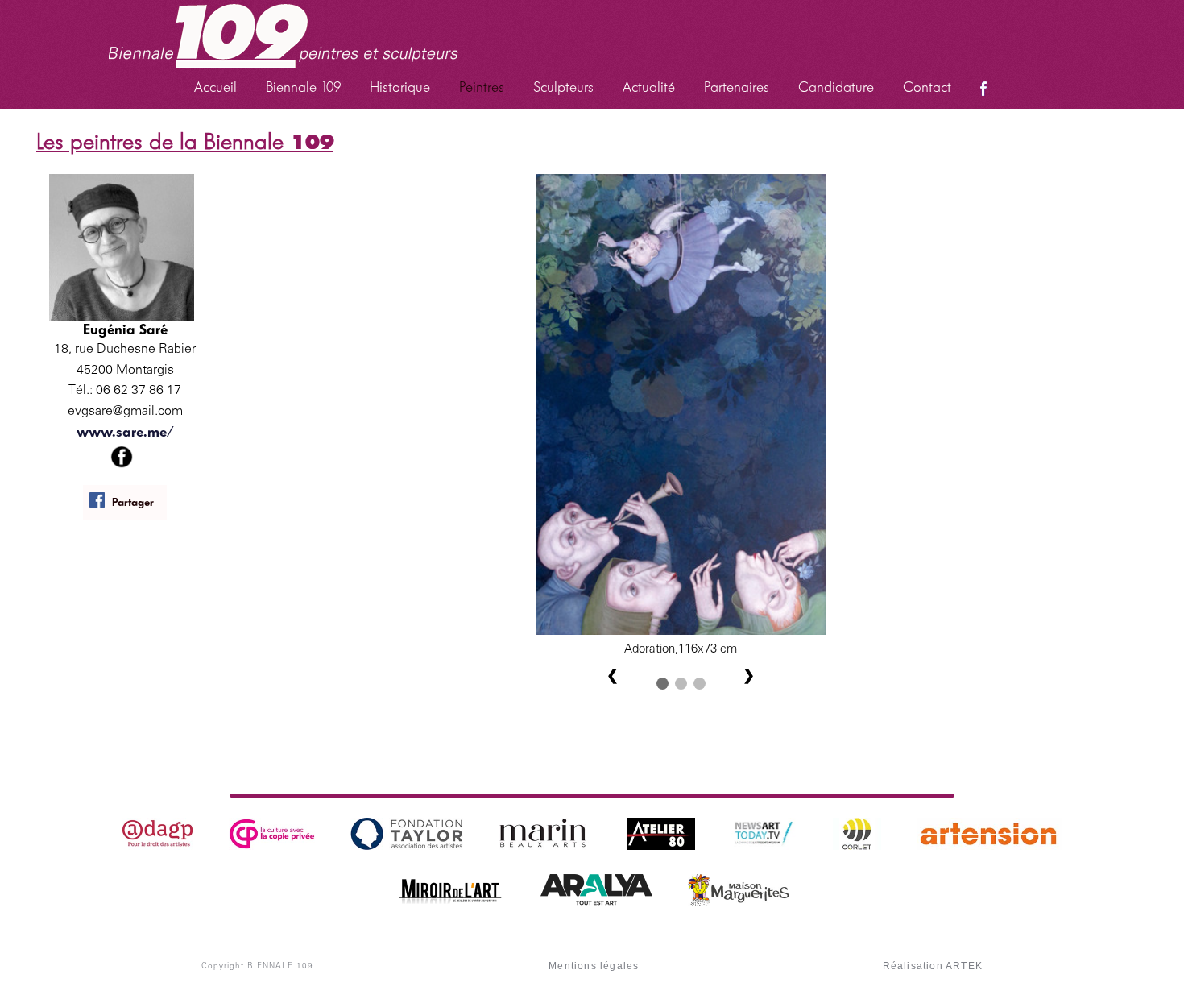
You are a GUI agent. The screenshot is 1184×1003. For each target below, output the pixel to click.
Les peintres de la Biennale (184, 141)
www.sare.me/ (125, 432)
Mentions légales (594, 966)
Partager (133, 502)
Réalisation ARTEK (933, 966)
